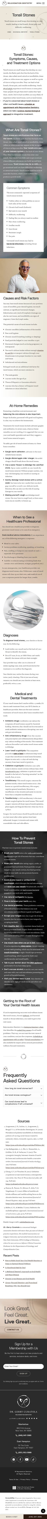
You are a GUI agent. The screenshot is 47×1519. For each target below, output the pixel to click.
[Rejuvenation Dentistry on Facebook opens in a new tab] (20, 1459)
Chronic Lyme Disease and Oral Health (20, 1278)
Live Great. (17, 1315)
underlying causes (24, 1030)
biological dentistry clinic (34, 1027)
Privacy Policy (25, 1479)
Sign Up (23, 1374)
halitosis (26, 1015)
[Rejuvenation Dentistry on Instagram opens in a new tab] (13, 1459)
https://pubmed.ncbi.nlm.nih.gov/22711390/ (22, 1184)
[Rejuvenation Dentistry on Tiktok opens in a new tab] (33, 1459)
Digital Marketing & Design (25, 1487)
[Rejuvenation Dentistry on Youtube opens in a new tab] (27, 1459)
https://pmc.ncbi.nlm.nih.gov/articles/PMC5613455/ (25, 1167)
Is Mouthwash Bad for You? (15, 1267)
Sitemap (35, 1479)
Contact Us (13, 1330)
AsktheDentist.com (26, 1222)
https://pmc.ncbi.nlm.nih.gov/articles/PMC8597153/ (25, 1203)
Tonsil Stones (35, 32)
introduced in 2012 (12, 771)
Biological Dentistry (20, 32)
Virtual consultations (33, 1039)
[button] (43, 1511)
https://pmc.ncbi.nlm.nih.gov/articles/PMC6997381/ (25, 1145)
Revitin (30, 897)
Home (9, 32)
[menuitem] (13, 1459)
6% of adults (8, 88)
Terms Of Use (13, 1479)
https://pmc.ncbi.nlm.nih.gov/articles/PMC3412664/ (25, 1216)
